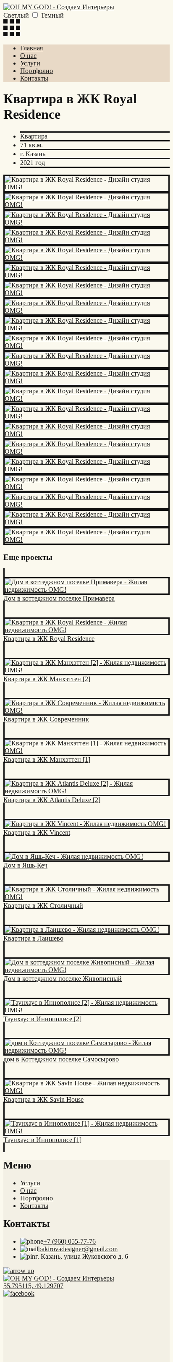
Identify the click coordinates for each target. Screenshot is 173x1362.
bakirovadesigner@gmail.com (78, 1248)
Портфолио (36, 70)
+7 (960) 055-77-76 (69, 1241)
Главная (31, 48)
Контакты (34, 78)
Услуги (30, 63)
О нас (28, 55)
